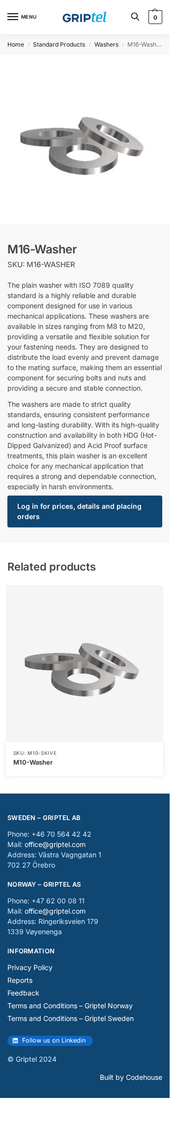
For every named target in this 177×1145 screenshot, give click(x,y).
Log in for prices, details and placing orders (79, 511)
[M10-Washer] (84, 663)
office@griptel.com (55, 844)
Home (15, 44)
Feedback (23, 993)
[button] (154, 17)
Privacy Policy (30, 967)
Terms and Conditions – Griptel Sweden (70, 1018)
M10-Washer (33, 762)
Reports (19, 980)
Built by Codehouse (131, 1077)
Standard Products (59, 44)
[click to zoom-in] (85, 139)
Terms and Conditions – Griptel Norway (70, 1005)
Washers (106, 44)
